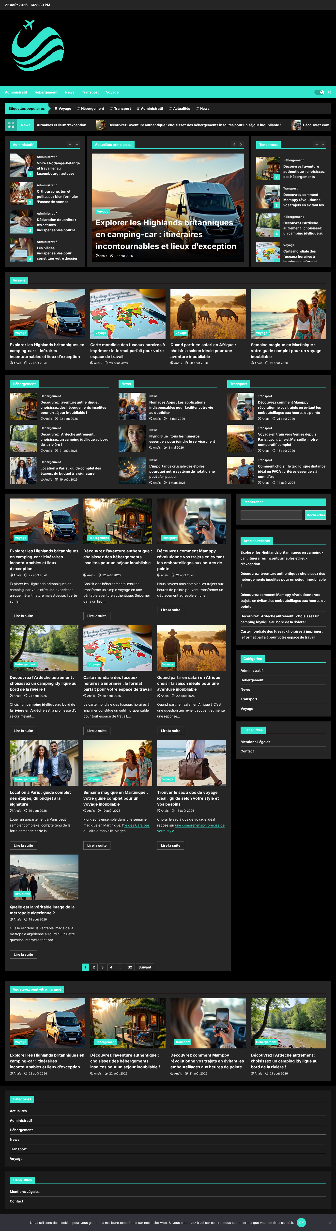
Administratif (16, 92)
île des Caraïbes (137, 825)
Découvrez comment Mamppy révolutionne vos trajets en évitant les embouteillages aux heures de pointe (268, 193)
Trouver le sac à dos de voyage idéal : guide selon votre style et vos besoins (188, 798)
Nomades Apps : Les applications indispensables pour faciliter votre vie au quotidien (132, 406)
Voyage (112, 92)
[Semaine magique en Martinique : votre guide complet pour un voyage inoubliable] (288, 314)
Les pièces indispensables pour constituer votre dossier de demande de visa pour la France (21, 250)
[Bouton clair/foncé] (319, 92)
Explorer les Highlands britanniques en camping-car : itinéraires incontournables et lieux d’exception (47, 350)
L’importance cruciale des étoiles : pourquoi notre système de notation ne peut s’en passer (132, 470)
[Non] (329, 1222)
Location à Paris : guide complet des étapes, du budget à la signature (23, 470)
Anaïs (103, 256)
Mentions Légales (255, 742)
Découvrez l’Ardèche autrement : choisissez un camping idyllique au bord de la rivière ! (268, 222)
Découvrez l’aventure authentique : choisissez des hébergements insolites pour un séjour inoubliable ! (132, 125)
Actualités (181, 108)
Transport (90, 92)
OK (301, 1223)
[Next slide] (77, 144)
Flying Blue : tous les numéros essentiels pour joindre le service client (132, 438)
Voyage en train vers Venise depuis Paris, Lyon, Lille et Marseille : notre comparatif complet (240, 438)
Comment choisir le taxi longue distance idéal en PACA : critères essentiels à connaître (240, 470)
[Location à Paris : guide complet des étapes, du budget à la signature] (44, 763)
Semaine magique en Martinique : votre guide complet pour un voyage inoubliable (286, 350)
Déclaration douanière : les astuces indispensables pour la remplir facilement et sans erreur (21, 222)
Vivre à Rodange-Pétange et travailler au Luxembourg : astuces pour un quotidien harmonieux (21, 165)
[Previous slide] (70, 144)
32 (130, 967)
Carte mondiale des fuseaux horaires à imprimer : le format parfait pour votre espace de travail (268, 250)
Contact (247, 751)
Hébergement (46, 92)
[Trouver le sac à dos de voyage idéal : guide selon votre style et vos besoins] (191, 763)
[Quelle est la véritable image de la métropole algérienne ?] (44, 877)
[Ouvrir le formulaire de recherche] (329, 92)
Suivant (144, 967)
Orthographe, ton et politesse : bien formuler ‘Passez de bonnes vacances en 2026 (21, 193)
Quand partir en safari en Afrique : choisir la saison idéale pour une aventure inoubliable (203, 350)
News (70, 92)
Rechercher (253, 502)
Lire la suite (25, 616)
